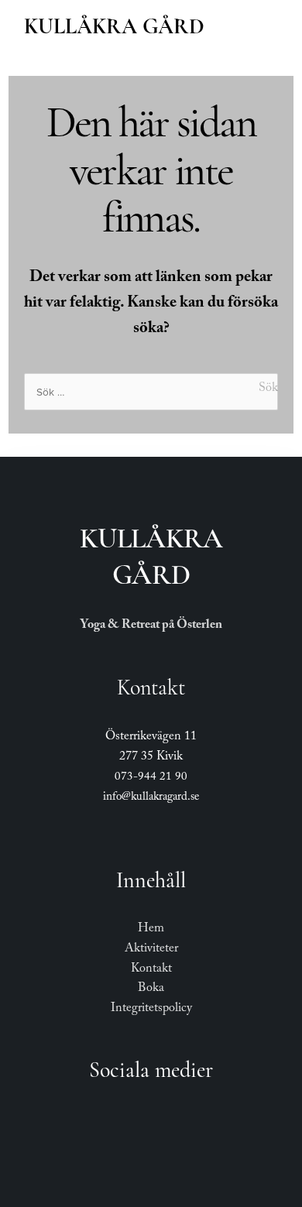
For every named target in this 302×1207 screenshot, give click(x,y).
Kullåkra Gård (114, 26)
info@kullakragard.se (151, 798)
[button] (269, 25)
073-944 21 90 (151, 778)
